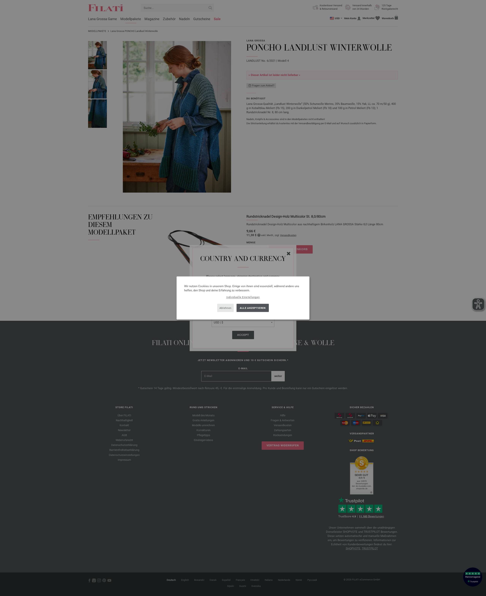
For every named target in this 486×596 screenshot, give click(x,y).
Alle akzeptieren (253, 307)
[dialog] (243, 298)
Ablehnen (225, 307)
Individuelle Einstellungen (243, 297)
